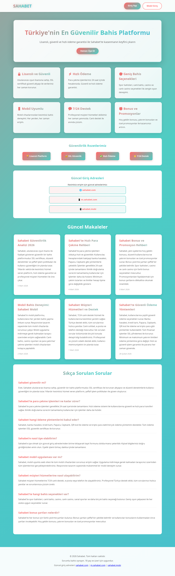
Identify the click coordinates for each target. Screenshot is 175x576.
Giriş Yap (132, 5)
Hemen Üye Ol (87, 51)
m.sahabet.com (97, 565)
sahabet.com (82, 565)
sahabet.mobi (114, 565)
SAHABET (22, 6)
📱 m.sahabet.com (87, 199)
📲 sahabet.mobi (87, 209)
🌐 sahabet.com (87, 190)
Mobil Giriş (152, 5)
